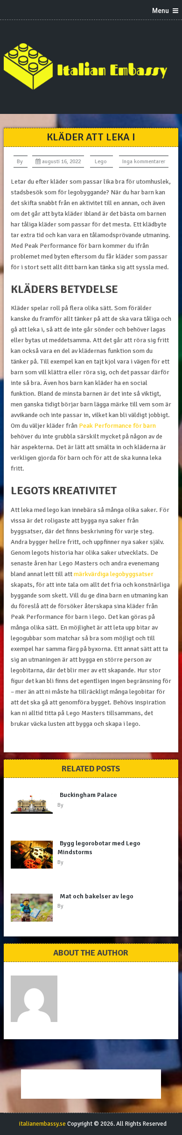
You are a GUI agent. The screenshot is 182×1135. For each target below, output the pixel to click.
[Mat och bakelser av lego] (34, 908)
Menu (160, 10)
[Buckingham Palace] (34, 804)
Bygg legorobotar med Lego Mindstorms (98, 847)
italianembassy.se (42, 1124)
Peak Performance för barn (117, 426)
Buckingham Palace (88, 795)
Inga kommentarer (143, 161)
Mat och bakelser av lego (96, 896)
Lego (101, 161)
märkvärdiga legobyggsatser (114, 574)
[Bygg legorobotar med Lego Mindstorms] (34, 855)
